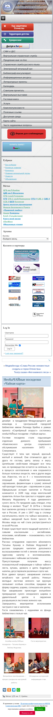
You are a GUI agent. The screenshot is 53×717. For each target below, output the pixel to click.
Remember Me (11, 345)
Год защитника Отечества (19, 27)
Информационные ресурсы (17, 77)
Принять (40, 709)
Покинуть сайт (27, 713)
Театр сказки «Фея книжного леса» (31, 372)
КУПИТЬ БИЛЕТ (17, 145)
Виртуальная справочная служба (20, 56)
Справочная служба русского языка (21, 64)
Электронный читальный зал (17, 69)
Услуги (6, 103)
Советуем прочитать (13, 90)
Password (9, 339)
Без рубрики (10, 165)
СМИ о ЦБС (9, 51)
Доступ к (13, 46)
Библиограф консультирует (17, 73)
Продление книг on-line (15, 60)
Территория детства (19, 34)
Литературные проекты (15, 82)
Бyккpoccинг (19, 40)
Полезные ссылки (12, 112)
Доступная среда (12, 116)
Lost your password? (14, 353)
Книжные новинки (13, 168)
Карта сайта (9, 121)
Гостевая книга (11, 99)
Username (9, 333)
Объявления (11, 179)
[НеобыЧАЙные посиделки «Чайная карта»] (14, 638)
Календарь (8, 86)
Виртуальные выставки (15, 95)
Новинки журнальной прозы (17, 173)
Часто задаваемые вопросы (17, 125)
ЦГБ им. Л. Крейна (19, 696)
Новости (9, 176)
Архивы (6, 236)
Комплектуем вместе (13, 108)
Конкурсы (9, 170)
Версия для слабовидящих (29, 133)
